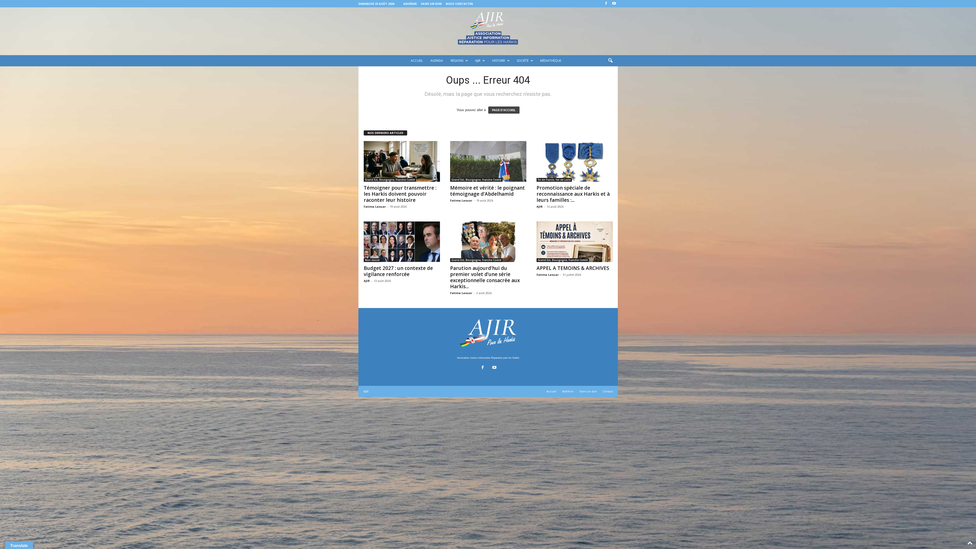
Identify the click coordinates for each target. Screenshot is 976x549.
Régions (457, 60)
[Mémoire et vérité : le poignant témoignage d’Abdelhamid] (488, 161)
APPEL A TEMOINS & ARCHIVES (573, 268)
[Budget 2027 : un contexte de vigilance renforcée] (402, 241)
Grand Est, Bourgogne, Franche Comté (390, 179)
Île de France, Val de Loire (554, 179)
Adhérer (410, 4)
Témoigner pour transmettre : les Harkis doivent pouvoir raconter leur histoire (400, 194)
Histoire (498, 60)
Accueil (417, 60)
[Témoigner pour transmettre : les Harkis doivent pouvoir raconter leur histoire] (402, 161)
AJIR (477, 60)
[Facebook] (606, 3)
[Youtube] (614, 3)
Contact (608, 391)
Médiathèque (550, 60)
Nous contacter (459, 4)
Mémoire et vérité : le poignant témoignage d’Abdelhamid (487, 191)
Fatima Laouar (375, 206)
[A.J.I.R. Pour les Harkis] (488, 31)
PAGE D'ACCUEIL (504, 110)
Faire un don (431, 4)
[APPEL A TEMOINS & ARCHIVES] (575, 241)
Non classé (372, 260)
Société (522, 60)
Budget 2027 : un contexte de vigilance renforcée (398, 271)
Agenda (437, 60)
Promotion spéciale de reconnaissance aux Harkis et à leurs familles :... (573, 194)
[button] (610, 60)
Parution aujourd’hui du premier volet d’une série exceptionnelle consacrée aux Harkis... (485, 277)
